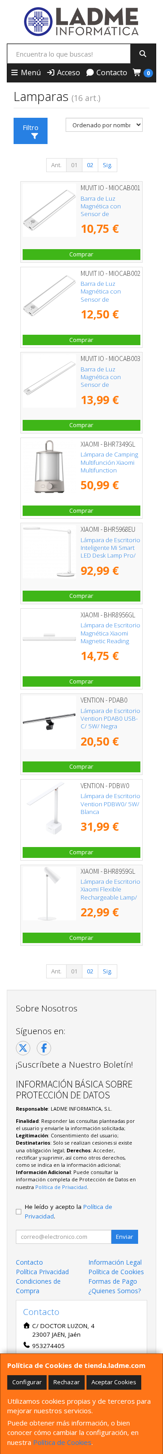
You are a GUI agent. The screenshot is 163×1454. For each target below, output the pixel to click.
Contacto (111, 72)
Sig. (107, 165)
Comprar (81, 254)
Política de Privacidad (61, 1187)
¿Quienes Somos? (114, 1290)
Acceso (67, 72)
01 (74, 165)
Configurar (27, 1382)
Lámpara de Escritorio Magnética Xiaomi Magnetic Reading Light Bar (110, 637)
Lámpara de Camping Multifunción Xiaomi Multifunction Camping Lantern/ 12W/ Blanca (109, 470)
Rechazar (66, 1382)
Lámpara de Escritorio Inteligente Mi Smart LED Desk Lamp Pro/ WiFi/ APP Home (110, 552)
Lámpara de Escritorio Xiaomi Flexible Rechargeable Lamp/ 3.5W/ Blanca (110, 893)
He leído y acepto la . (68, 1211)
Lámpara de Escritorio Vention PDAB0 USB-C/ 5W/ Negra (110, 719)
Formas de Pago (112, 1281)
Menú (30, 72)
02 (90, 165)
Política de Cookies (62, 1442)
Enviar (124, 1237)
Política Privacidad (42, 1271)
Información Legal (115, 1262)
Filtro (30, 127)
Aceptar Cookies (113, 1382)
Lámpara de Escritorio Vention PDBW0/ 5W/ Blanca (110, 804)
